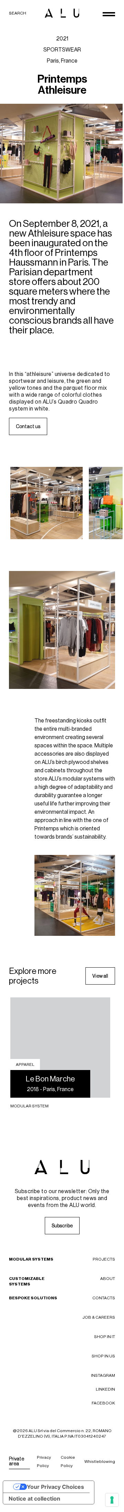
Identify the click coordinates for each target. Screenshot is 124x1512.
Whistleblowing (99, 1461)
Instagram (103, 1375)
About (107, 1278)
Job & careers (98, 1317)
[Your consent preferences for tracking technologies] (111, 1499)
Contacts (103, 1298)
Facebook (103, 1403)
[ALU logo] (62, 13)
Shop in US (103, 1356)
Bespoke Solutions (33, 1298)
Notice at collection (34, 1498)
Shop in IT (104, 1336)
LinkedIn (105, 1389)
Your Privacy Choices (55, 1486)
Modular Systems (31, 1259)
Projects (104, 1259)
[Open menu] (109, 14)
